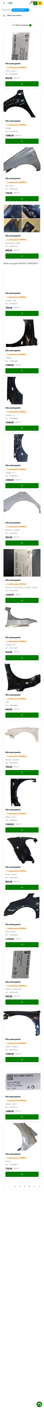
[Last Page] (39, 1187)
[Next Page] (34, 1187)
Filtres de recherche (23, 25)
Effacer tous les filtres (14, 15)
